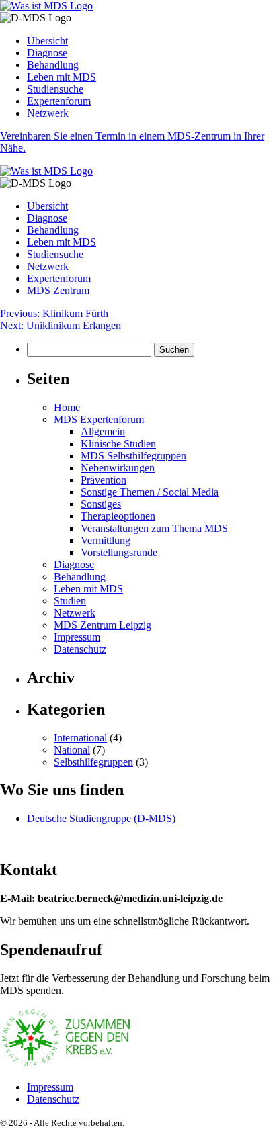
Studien (70, 600)
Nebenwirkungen (118, 467)
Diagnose (47, 52)
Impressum (77, 637)
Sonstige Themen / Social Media (150, 492)
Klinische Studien (118, 443)
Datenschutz (80, 649)
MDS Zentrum (58, 290)
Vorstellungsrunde (119, 552)
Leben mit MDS (61, 77)
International (80, 737)
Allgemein (103, 431)
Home (67, 407)
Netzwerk (48, 113)
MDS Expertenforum (99, 419)
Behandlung (53, 65)
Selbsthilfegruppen (93, 762)
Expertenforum (59, 101)
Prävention (103, 480)
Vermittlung (105, 540)
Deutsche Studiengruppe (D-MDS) (101, 818)
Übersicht (47, 40)
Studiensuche (55, 89)
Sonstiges (101, 504)
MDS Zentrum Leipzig (102, 625)
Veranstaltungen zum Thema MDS (154, 528)
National (72, 750)
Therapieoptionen (118, 516)
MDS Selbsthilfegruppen (133, 455)
